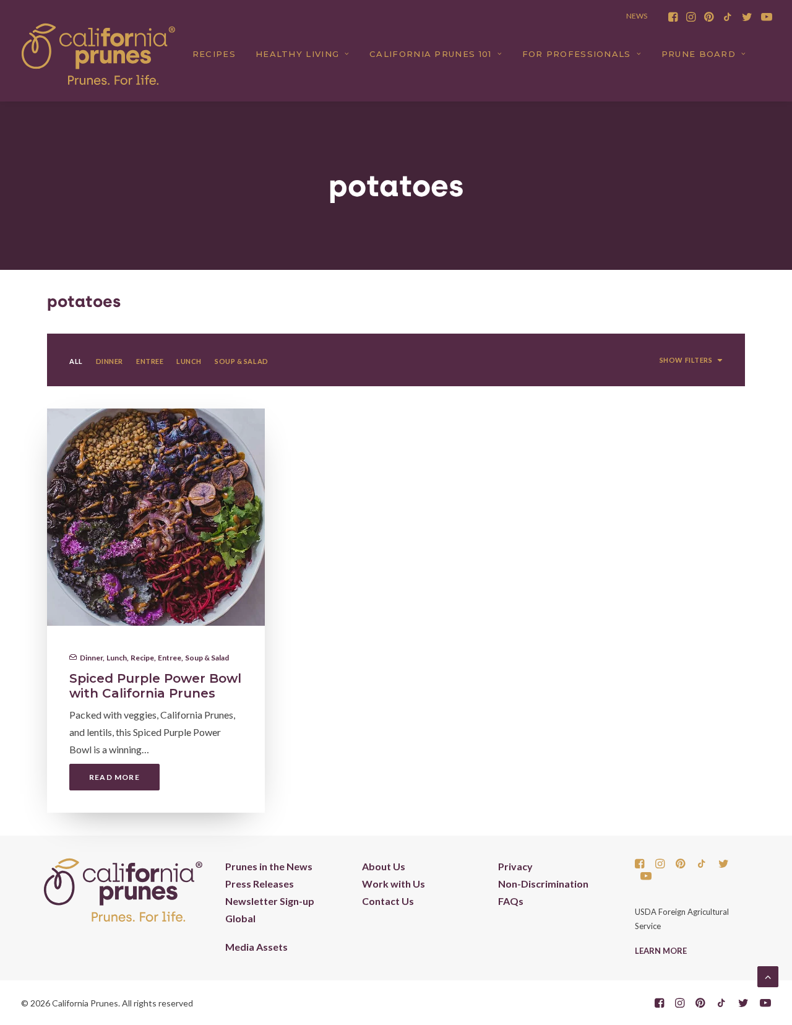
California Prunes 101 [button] (430, 54)
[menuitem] (673, 16)
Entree (169, 657)
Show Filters (686, 360)
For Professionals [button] (576, 54)
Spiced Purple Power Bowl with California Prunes (155, 686)
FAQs (510, 901)
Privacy (515, 866)
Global (240, 918)
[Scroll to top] (767, 975)
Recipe (142, 657)
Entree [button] (149, 361)
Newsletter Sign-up (269, 901)
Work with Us (393, 883)
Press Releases (259, 883)
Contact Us (388, 901)
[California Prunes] (98, 54)
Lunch (116, 657)
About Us (383, 866)
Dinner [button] (109, 361)
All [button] (76, 361)
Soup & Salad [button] (242, 361)
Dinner (91, 657)
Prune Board (698, 54)
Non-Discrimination (543, 883)
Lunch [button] (189, 361)
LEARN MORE (661, 951)
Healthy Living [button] (297, 54)
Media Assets (256, 947)
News (636, 15)
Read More (114, 777)
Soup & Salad (207, 657)
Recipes (214, 54)
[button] (673, 16)
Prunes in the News (268, 866)
